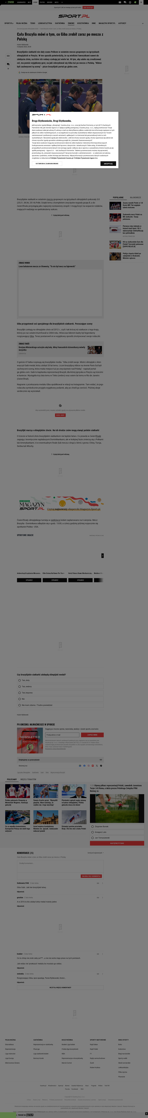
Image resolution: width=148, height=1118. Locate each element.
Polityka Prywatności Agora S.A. (86, 158)
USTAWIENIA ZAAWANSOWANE (47, 164)
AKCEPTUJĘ (108, 164)
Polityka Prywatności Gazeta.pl (61, 158)
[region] (74, 140)
